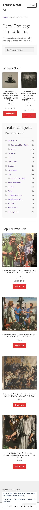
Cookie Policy (7, 501)
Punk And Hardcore (15, 195)
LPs (9, 174)
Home (4, 17)
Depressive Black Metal (19, 145)
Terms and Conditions (24, 506)
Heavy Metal (12, 170)
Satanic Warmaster (15, 199)
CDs (9, 157)
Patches (11, 187)
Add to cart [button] (10, 114)
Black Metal (12, 141)
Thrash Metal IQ (11, 7)
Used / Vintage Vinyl (18, 178)
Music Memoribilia (14, 182)
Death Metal (12, 162)
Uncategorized (13, 212)
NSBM (13, 149)
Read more (19, 405)
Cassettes (11, 153)
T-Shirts (11, 203)
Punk (10, 191)
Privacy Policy (11, 506)
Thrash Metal (13, 208)
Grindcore (11, 166)
